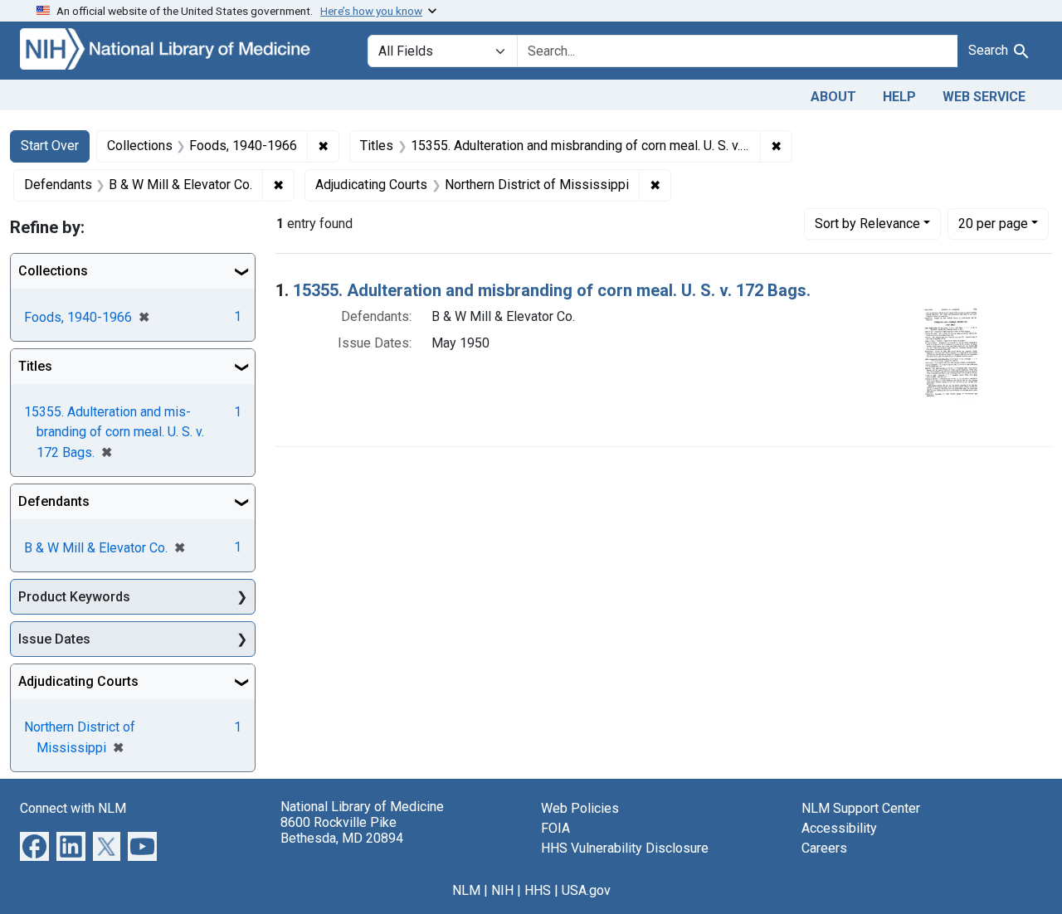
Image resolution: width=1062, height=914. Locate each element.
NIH (502, 890)
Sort (867, 223)
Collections (53, 271)
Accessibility (839, 828)
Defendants (54, 501)
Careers (824, 848)
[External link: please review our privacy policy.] (34, 845)
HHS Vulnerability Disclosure (625, 848)
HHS (537, 890)
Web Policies (580, 808)
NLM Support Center (860, 808)
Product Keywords (74, 597)
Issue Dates (54, 639)
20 (993, 223)
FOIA (555, 828)
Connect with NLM (73, 808)
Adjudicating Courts (78, 681)
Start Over (50, 145)
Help (899, 97)
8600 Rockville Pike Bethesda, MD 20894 (341, 830)
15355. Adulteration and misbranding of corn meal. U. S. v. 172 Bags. (552, 290)
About (833, 97)
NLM (466, 890)
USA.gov (586, 890)
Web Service (984, 97)
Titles (35, 366)
